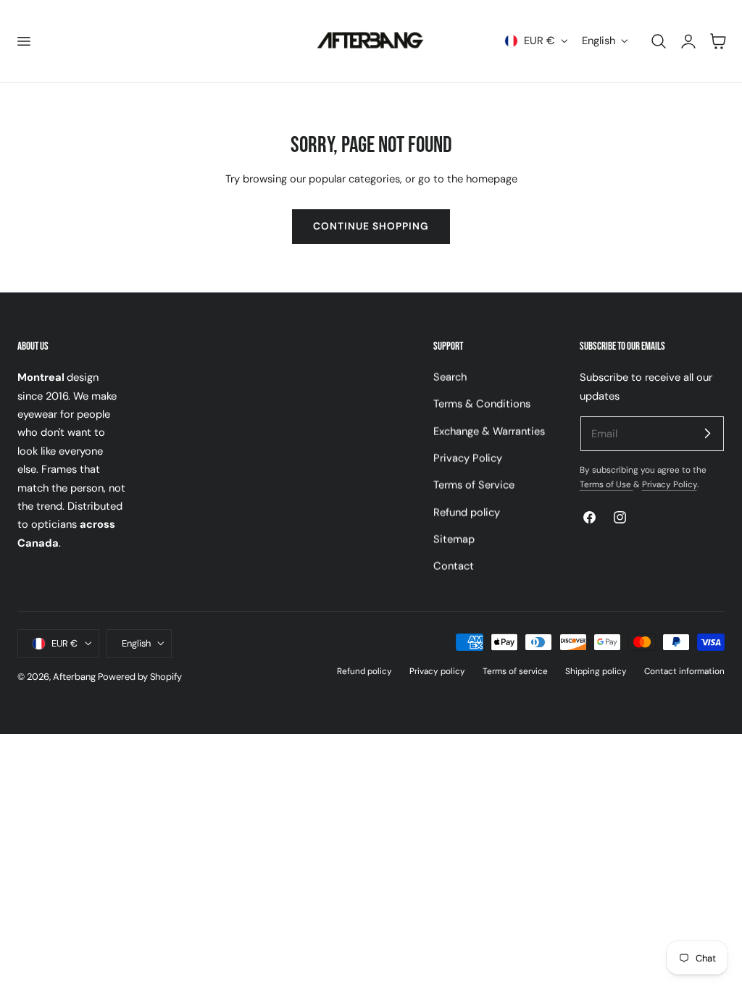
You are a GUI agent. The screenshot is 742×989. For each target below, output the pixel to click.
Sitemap (454, 539)
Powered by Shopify (140, 676)
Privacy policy (437, 671)
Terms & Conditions (481, 404)
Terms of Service (473, 486)
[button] (23, 41)
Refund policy (466, 512)
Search (450, 377)
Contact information (684, 671)
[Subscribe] (707, 433)
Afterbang (74, 676)
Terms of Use (606, 484)
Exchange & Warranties (489, 431)
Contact (453, 567)
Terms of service (515, 671)
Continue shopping (371, 225)
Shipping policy (596, 671)
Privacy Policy (467, 458)
